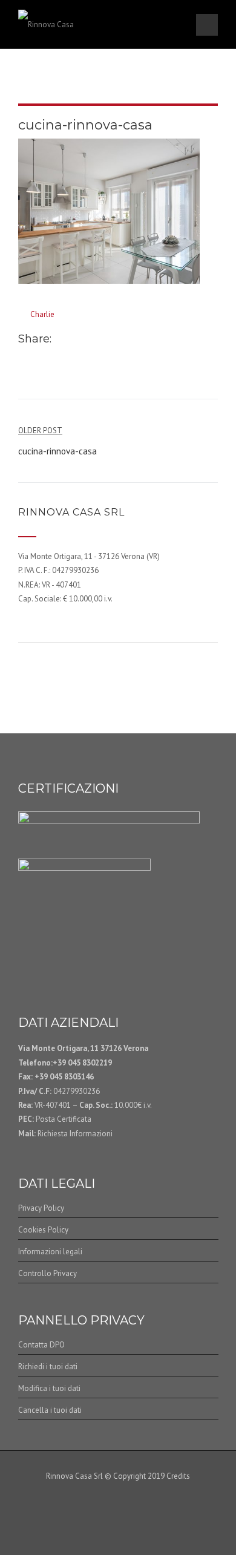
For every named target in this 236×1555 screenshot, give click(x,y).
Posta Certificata (63, 1119)
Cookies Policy (43, 1230)
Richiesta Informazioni (74, 1133)
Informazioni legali (50, 1251)
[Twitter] (73, 340)
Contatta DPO (41, 1345)
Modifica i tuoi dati (49, 1388)
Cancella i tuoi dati (50, 1410)
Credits (178, 1476)
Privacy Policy (41, 1208)
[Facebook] (60, 340)
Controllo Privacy (47, 1273)
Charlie (42, 314)
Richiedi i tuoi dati (47, 1366)
